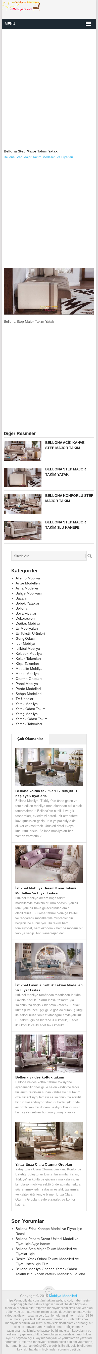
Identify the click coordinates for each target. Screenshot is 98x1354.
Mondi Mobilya (27, 674)
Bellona (21, 608)
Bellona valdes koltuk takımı (39, 1077)
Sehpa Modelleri (28, 694)
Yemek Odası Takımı (32, 719)
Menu (10, 24)
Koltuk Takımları (28, 659)
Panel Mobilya (27, 684)
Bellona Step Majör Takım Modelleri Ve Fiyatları (38, 157)
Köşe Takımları (27, 664)
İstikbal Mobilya (28, 648)
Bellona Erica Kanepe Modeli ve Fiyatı (46, 1229)
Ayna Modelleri (27, 588)
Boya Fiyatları (26, 613)
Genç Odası (25, 638)
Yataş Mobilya (27, 714)
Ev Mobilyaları (27, 628)
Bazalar (22, 598)
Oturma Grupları (29, 679)
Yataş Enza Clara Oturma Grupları (43, 1164)
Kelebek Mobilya (29, 654)
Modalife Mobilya (29, 669)
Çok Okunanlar (30, 739)
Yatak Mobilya (27, 704)
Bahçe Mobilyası (29, 593)
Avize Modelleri (28, 583)
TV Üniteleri (25, 699)
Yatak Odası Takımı (31, 709)
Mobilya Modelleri (63, 1296)
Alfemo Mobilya (28, 578)
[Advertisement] (49, 84)
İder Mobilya (25, 643)
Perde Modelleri (28, 689)
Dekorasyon (25, 618)
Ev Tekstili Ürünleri (30, 633)
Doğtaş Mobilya (28, 623)
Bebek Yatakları (28, 603)
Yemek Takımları (29, 724)
